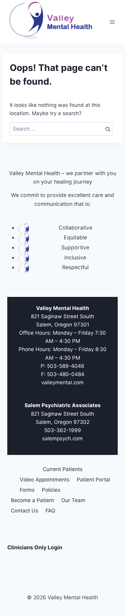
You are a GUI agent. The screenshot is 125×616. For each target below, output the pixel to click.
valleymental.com (62, 382)
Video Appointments (44, 480)
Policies (51, 490)
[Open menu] (112, 21)
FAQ (50, 511)
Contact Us (24, 511)
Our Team (73, 500)
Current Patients (63, 469)
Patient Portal (93, 480)
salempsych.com (62, 438)
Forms (27, 490)
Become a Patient (32, 500)
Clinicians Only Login (34, 547)
